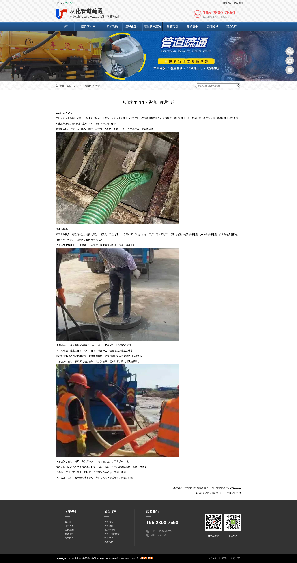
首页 (65, 26)
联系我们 (232, 26)
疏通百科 (69, 534)
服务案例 (192, 26)
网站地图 (238, 3)
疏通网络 (223, 558)
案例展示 (69, 530)
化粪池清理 (109, 530)
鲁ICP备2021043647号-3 (128, 558)
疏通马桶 (112, 26)
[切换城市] (69, 2)
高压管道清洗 (152, 26)
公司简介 (69, 522)
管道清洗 (108, 522)
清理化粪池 (132, 26)
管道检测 (108, 538)
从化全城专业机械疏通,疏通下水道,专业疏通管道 (205, 487)
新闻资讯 (212, 26)
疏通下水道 (88, 26)
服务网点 (69, 538)
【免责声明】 (234, 558)
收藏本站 (227, 3)
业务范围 (69, 526)
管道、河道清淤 (112, 534)
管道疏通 (108, 526)
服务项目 (172, 26)
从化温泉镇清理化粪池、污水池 (214, 493)
